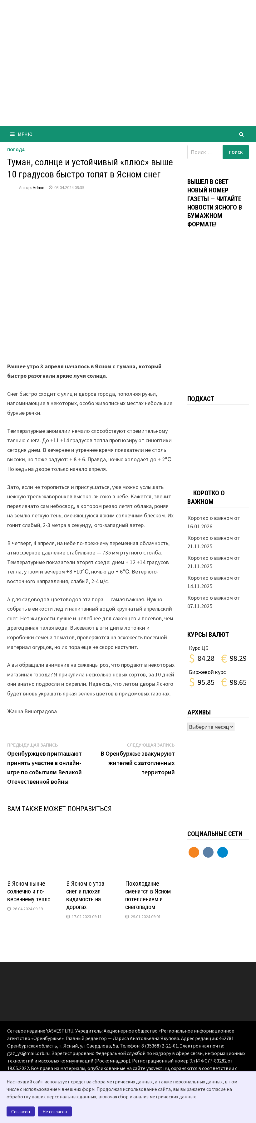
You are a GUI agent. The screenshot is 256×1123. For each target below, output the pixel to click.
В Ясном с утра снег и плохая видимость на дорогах (85, 895)
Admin (38, 187)
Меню (25, 134)
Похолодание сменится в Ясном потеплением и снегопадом (148, 895)
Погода (16, 149)
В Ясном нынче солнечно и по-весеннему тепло (29, 891)
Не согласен (54, 1112)
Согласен (20, 1112)
